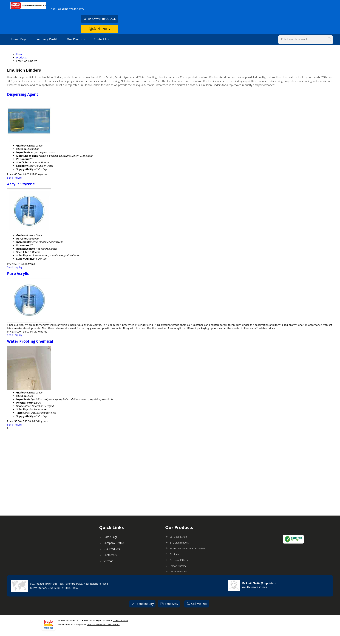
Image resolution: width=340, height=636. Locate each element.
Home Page (19, 39)
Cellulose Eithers (178, 560)
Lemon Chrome (178, 566)
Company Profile (46, 39)
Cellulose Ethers (178, 536)
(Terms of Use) (120, 620)
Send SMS (171, 604)
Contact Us (101, 39)
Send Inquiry (101, 28)
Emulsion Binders (179, 542)
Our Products (76, 39)
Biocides (174, 554)
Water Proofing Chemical (30, 341)
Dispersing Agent (22, 94)
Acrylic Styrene (21, 183)
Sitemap (108, 561)
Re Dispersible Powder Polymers (187, 548)
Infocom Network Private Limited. (103, 624)
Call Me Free (199, 604)
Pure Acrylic (18, 273)
